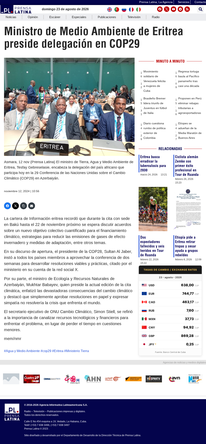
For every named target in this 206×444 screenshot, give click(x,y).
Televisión (134, 17)
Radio (156, 17)
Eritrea (58, 351)
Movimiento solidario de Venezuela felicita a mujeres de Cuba (154, 81)
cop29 (46, 351)
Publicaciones (107, 17)
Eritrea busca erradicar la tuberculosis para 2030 (153, 163)
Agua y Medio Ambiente (23, 351)
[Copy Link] (23, 205)
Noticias (11, 17)
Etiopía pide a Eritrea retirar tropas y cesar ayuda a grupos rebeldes (186, 246)
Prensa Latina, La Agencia (156, 2)
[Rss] (187, 9)
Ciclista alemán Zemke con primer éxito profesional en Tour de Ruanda (187, 166)
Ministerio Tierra (77, 351)
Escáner (54, 17)
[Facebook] (160, 9)
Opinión (33, 17)
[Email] (31, 205)
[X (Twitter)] (15, 205)
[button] (200, 9)
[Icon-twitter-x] (166, 9)
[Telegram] (180, 9)
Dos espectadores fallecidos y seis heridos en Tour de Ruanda (152, 246)
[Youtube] (173, 9)
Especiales (79, 17)
